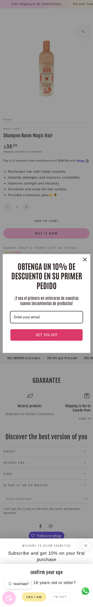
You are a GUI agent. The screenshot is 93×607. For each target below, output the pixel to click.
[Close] (86, 546)
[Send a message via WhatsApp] (85, 591)
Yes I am (34, 597)
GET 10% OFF (47, 335)
